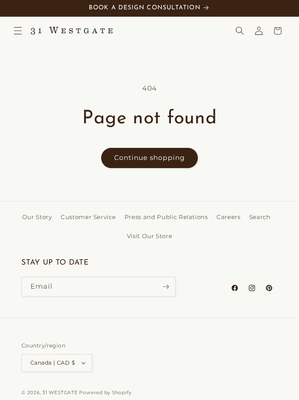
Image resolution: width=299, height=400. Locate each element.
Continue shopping (149, 157)
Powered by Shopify (105, 392)
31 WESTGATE (59, 392)
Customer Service (88, 217)
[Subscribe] (166, 287)
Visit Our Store (149, 236)
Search (260, 217)
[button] (18, 30)
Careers (228, 217)
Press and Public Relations (166, 217)
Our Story (37, 217)
